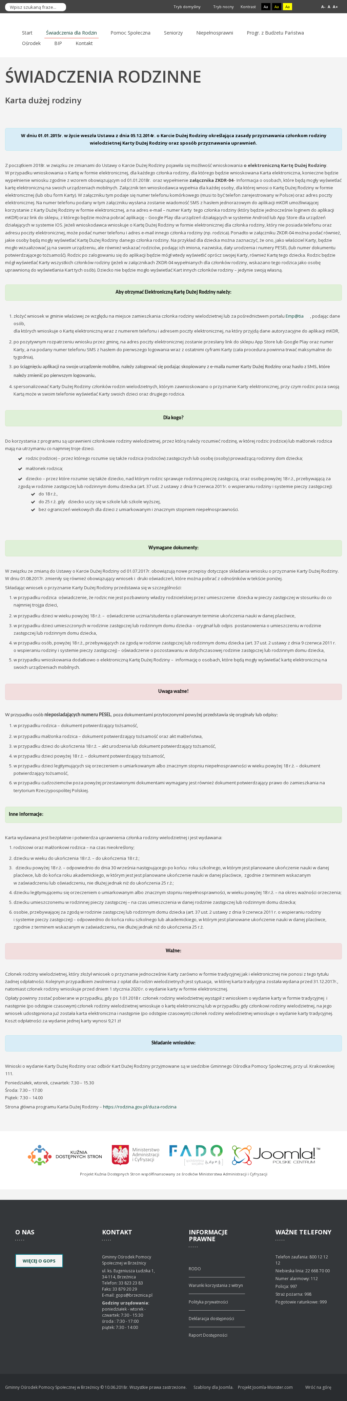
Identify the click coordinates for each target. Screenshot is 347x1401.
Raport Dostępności (208, 1335)
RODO (195, 1269)
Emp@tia (295, 316)
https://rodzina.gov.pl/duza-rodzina (140, 1107)
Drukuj (340, 110)
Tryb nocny (223, 6)
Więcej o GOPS (39, 1261)
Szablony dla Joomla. (213, 1387)
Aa (266, 6)
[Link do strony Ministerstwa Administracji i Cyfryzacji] (136, 1154)
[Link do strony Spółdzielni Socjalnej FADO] (196, 1154)
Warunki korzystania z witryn (216, 1285)
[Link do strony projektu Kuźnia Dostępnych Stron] (65, 1154)
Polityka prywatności (208, 1302)
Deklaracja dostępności (211, 1318)
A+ (335, 6)
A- (323, 6)
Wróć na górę (318, 1387)
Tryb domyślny (186, 6)
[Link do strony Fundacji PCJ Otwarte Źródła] (276, 1154)
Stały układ (301, 7)
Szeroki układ (309, 7)
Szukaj (59, 7)
